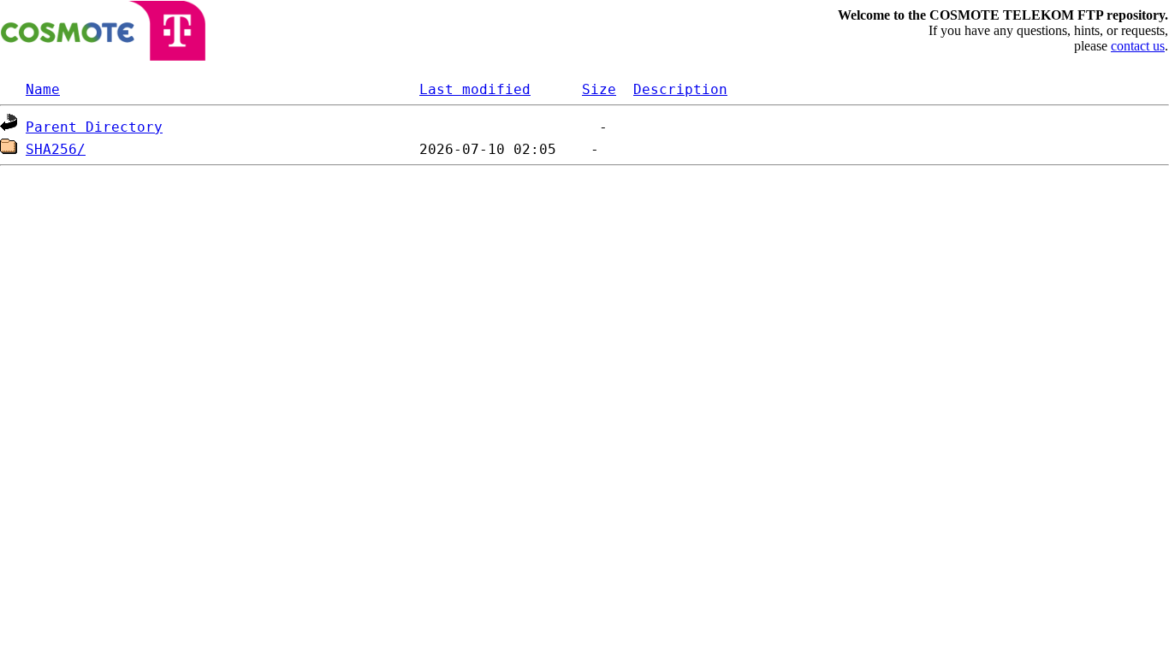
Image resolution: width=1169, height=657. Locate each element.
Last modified (475, 89)
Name (43, 89)
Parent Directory (94, 127)
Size (599, 89)
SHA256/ (56, 149)
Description (680, 89)
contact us (1138, 45)
